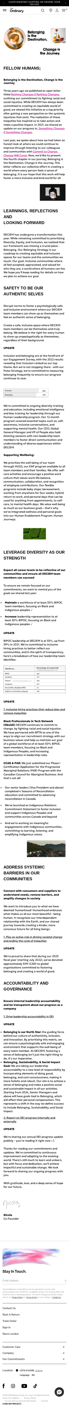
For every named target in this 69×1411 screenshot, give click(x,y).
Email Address (10, 1280)
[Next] (65, 3)
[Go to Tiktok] (35, 1386)
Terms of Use (31, 1297)
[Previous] (3, 3)
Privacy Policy (17, 1297)
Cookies (44, 1401)
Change (38, 1370)
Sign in (7, 1327)
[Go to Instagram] (13, 1386)
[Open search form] (43, 10)
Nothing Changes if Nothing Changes (35, 94)
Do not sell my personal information (20, 1401)
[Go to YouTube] (24, 1386)
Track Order (10, 1321)
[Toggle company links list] (63, 1353)
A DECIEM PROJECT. (12, 1404)
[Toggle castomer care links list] (63, 1347)
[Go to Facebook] (4, 1386)
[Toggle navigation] (5, 10)
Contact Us (56, 1297)
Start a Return (11, 1314)
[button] (59, 1392)
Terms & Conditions (11, 1398)
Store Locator (11, 1333)
